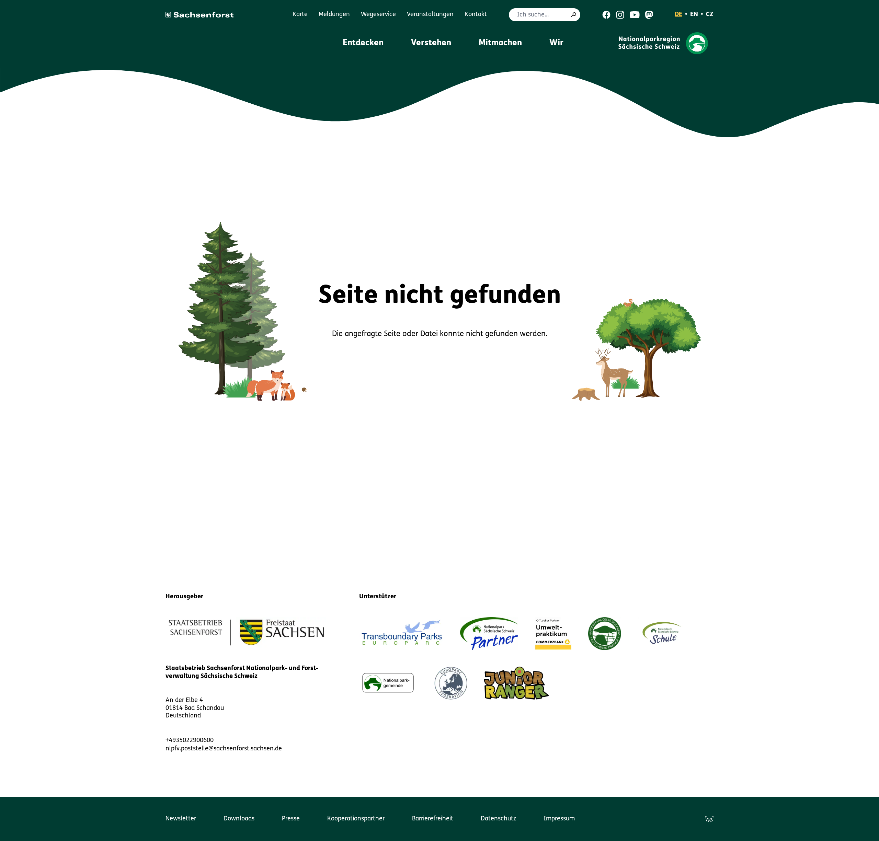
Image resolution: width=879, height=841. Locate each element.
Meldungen (334, 15)
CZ (710, 15)
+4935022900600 (189, 741)
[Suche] (573, 15)
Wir (556, 43)
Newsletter (180, 819)
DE (678, 15)
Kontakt (476, 15)
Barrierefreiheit (432, 819)
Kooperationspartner (356, 819)
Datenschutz (498, 819)
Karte (300, 15)
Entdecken (363, 43)
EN (694, 15)
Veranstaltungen (430, 15)
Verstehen (431, 43)
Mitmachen (500, 43)
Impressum (559, 819)
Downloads (239, 819)
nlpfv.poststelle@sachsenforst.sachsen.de (223, 749)
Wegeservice (378, 15)
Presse (291, 819)
